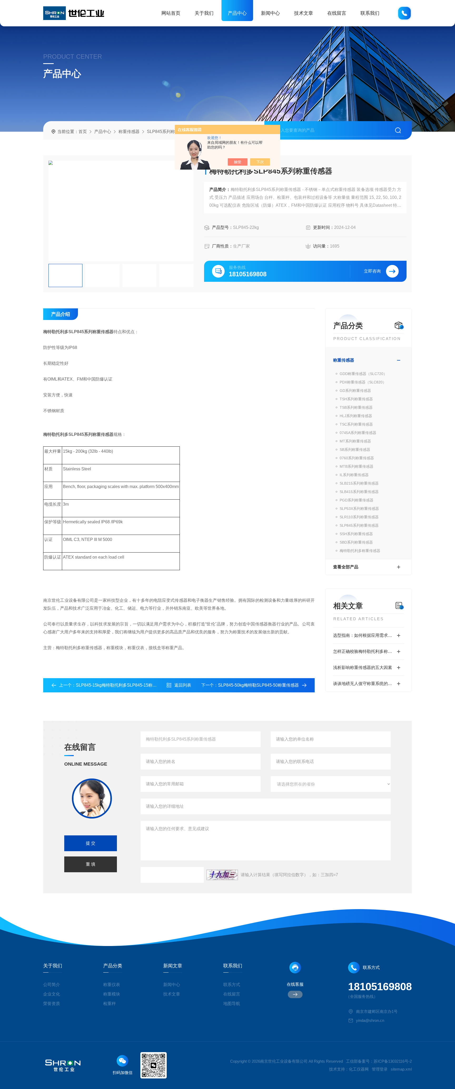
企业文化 (51, 994)
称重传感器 (129, 131)
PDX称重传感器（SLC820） (363, 382)
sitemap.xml (401, 1069)
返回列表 (182, 685)
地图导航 (231, 1003)
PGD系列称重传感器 (356, 500)
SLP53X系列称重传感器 (359, 508)
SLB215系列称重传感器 (359, 483)
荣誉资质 (51, 1003)
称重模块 (111, 994)
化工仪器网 (359, 1069)
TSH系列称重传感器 (356, 399)
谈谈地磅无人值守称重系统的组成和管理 (368, 683)
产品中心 (237, 13)
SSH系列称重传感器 (356, 534)
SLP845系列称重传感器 (169, 131)
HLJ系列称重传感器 (356, 416)
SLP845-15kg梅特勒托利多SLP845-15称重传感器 (122, 685)
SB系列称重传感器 (355, 449)
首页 (82, 131)
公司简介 (51, 984)
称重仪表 (111, 984)
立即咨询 (372, 271)
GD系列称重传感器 (355, 390)
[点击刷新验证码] (222, 875)
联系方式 (231, 984)
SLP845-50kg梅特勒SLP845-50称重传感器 (258, 685)
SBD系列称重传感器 (356, 542)
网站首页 (170, 13)
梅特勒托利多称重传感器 (360, 551)
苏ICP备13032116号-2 (393, 1061)
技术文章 (303, 13)
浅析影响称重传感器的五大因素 (362, 667)
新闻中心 (270, 13)
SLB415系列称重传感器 (359, 492)
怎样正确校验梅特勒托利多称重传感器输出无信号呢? (368, 651)
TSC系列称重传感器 (356, 424)
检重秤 (109, 1003)
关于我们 (204, 13)
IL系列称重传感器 (354, 475)
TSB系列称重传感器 (356, 407)
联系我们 (369, 13)
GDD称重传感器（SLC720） (363, 374)
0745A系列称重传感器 (358, 433)
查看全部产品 (345, 567)
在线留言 (336, 13)
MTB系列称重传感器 (356, 466)
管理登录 (380, 1069)
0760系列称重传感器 (357, 458)
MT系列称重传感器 (355, 441)
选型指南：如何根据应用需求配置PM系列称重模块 (368, 635)
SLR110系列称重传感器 (359, 517)
